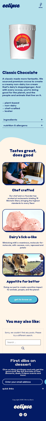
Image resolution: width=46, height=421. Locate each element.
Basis (32, 400)
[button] (41, 6)
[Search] (23, 348)
